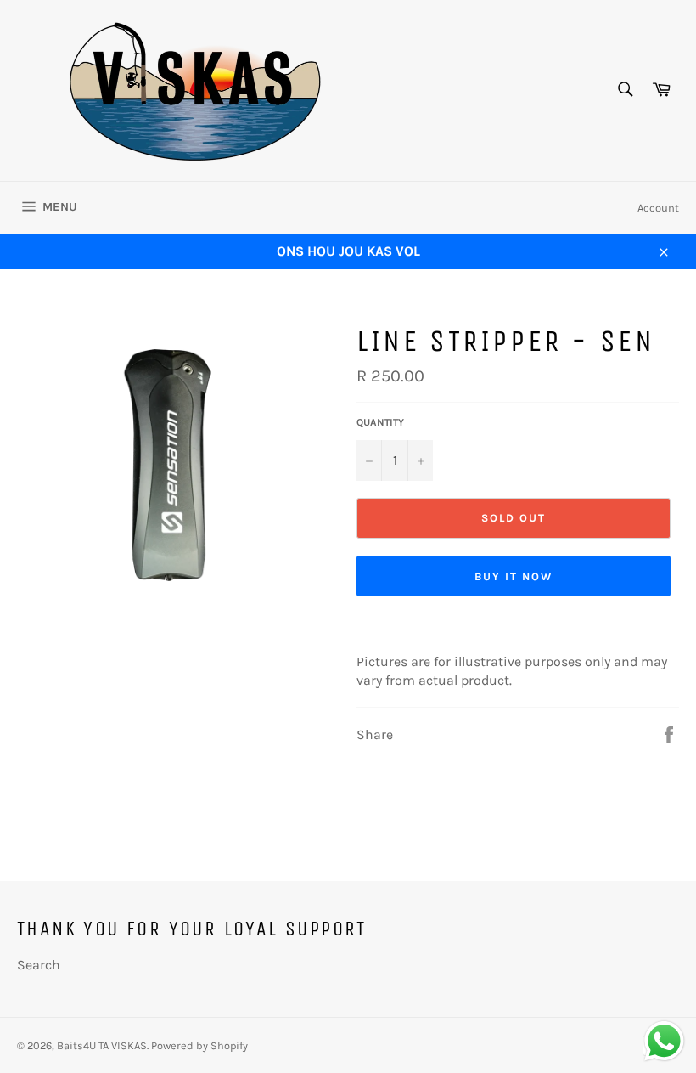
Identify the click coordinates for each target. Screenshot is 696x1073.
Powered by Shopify (199, 1045)
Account (658, 207)
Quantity (380, 422)
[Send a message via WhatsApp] (664, 1041)
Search (38, 965)
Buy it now (513, 576)
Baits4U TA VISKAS (102, 1045)
